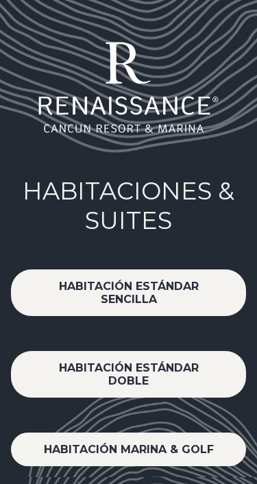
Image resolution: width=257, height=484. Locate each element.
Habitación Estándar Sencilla (129, 293)
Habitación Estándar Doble (129, 374)
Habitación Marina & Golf (129, 449)
